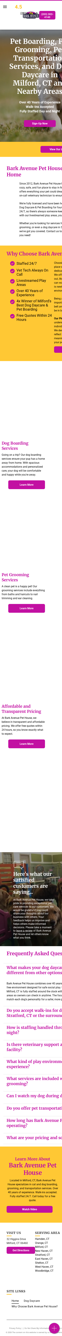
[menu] (5, 6)
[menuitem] (15, 1301)
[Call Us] (54, 1330)
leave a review (24, 930)
